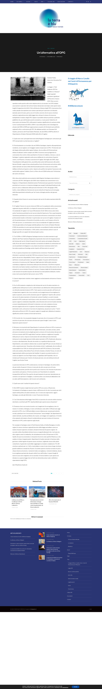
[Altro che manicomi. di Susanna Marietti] (55, 491)
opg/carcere (15, 473)
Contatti (70, 1)
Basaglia (75, 233)
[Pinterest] (5, 89)
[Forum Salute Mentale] (51, 18)
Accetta (75, 686)
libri (81, 251)
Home (11, 1)
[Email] (5, 92)
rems (70, 264)
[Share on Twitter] (5, 85)
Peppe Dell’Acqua (72, 553)
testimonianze (72, 275)
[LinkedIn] (60, 473)
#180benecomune (75, 106)
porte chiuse (72, 262)
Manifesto (70, 546)
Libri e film (70, 575)
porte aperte (86, 259)
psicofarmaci (80, 262)
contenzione (72, 238)
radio (87, 262)
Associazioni (61, 1)
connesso (18, 518)
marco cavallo (72, 254)
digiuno (77, 243)
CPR (70, 241)
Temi (42, 1)
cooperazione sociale (82, 238)
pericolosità (77, 259)
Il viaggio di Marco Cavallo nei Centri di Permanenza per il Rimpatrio (80, 81)
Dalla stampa (82, 241)
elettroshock (72, 246)
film (79, 246)
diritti (83, 243)
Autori (28, 1)
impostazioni (65, 687)
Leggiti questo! (71, 582)
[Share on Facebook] (5, 81)
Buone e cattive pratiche (73, 571)
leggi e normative (73, 251)
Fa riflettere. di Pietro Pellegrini (75, 208)
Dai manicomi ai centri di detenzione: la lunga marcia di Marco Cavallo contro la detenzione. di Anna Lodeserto (36, 503)
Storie (69, 585)
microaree (80, 254)
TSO (88, 275)
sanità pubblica (82, 270)
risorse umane (84, 267)
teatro (84, 272)
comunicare (71, 236)
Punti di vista (71, 589)
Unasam (71, 278)
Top (91, 609)
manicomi (87, 251)
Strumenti (77, 272)
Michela (43, 56)
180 (70, 233)
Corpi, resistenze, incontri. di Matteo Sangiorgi (78, 204)
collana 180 (82, 233)
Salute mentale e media (73, 578)
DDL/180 (71, 243)
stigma (70, 272)
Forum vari (85, 246)
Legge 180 (70, 568)
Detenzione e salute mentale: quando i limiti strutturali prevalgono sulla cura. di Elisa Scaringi (53, 550)
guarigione (71, 249)
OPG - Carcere (51, 48)
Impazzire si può (80, 249)
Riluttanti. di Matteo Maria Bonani (75, 221)
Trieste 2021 (81, 275)
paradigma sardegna (82, 257)
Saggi (36, 1)
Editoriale (80, 156)
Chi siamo (19, 1)
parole (70, 259)
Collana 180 (51, 1)
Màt (86, 254)
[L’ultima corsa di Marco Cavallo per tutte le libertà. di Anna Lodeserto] (18, 491)
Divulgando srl (33, 609)
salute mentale (72, 270)
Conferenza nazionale (82, 236)
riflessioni (77, 264)
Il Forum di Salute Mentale (73, 539)
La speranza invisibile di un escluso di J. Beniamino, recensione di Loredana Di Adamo (54, 559)
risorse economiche (73, 267)
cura (75, 241)
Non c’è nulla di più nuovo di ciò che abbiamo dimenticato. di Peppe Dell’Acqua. (80, 160)
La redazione (70, 543)
